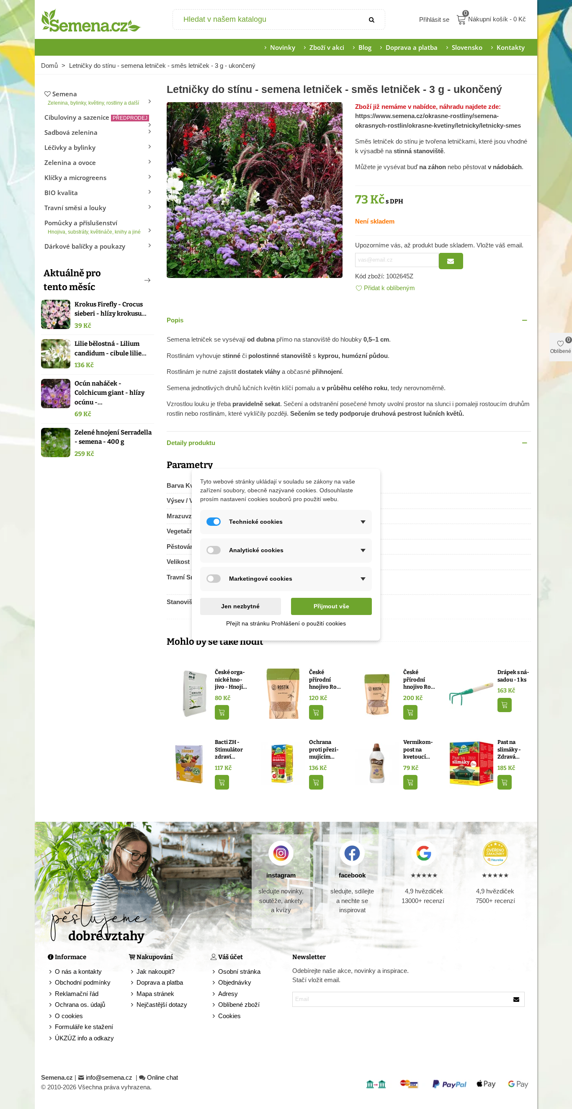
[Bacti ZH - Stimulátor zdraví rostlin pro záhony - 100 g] (189, 763)
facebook (352, 875)
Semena (93, 98)
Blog (364, 47)
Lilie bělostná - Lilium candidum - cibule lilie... (111, 348)
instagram (281, 875)
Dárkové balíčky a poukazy (84, 246)
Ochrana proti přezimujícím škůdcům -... (324, 750)
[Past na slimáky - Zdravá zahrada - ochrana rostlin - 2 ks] (471, 763)
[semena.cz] (91, 19)
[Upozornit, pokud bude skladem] (451, 261)
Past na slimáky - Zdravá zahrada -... (511, 750)
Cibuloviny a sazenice (95, 117)
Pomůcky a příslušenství (92, 227)
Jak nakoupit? (156, 971)
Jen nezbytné (240, 606)
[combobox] (266, 19)
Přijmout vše (331, 606)
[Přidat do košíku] (222, 712)
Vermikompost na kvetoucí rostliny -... (418, 750)
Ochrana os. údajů (80, 1004)
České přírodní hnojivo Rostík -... (419, 680)
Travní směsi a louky (75, 207)
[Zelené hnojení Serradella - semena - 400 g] (55, 442)
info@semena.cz (110, 1077)
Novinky (282, 47)
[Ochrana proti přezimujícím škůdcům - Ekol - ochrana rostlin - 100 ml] (283, 763)
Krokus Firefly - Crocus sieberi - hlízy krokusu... (111, 309)
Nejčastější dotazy (162, 1004)
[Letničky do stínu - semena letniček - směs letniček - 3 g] (255, 189)
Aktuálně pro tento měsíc (72, 280)
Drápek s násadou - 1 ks (513, 676)
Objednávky (234, 982)
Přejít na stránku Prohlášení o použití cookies (286, 623)
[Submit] (372, 19)
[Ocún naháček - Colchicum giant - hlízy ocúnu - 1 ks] (55, 393)
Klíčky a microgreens (75, 177)
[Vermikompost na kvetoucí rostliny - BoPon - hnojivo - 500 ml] (377, 763)
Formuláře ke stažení (84, 1026)
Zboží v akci (326, 47)
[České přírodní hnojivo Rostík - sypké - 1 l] (283, 693)
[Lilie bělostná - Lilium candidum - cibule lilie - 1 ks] (55, 353)
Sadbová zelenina (71, 132)
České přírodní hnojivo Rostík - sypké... (325, 680)
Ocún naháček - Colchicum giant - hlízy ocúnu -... (109, 393)
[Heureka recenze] (495, 853)
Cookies (229, 1015)
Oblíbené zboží (239, 1004)
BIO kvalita (61, 192)
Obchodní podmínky (83, 982)
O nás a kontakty (78, 971)
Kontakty (511, 47)
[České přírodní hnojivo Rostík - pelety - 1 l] (377, 693)
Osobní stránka (239, 971)
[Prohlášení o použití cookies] (214, 1016)
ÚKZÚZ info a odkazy (84, 1038)
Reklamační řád (76, 993)
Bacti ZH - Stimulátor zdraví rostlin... (229, 750)
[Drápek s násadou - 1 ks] (471, 693)
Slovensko (467, 47)
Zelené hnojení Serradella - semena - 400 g (113, 437)
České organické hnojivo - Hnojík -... (230, 680)
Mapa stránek (155, 993)
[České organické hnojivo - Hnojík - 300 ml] (189, 693)
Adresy (228, 993)
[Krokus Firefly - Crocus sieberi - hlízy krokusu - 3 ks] (55, 314)
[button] (133, 280)
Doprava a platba (412, 47)
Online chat (162, 1077)
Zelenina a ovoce (70, 162)
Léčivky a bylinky (69, 147)
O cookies (69, 1015)
